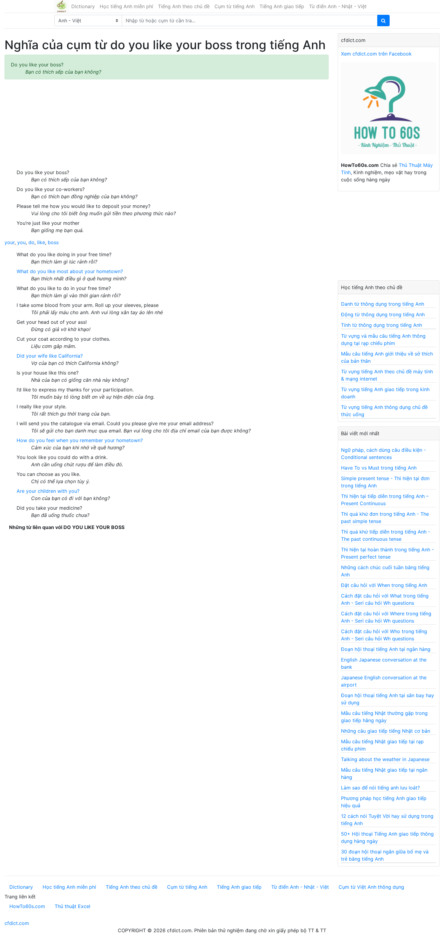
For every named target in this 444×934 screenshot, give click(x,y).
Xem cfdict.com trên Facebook (376, 54)
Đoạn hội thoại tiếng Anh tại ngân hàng (385, 649)
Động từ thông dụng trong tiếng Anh (383, 314)
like (41, 242)
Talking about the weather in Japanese (385, 759)
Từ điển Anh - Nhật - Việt (338, 6)
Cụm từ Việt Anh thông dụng (371, 887)
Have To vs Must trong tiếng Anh (379, 468)
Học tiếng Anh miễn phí (126, 6)
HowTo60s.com (27, 906)
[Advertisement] (166, 124)
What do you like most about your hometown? (70, 271)
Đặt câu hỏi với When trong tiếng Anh (384, 585)
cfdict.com (17, 923)
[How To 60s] (388, 111)
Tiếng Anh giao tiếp (281, 6)
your (9, 242)
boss (53, 242)
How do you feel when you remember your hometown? (80, 440)
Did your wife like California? (50, 356)
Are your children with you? (48, 491)
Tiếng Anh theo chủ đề (184, 6)
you (21, 242)
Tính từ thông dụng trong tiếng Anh (381, 325)
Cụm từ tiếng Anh (234, 6)
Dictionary (83, 6)
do (31, 242)
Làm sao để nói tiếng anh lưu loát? (380, 788)
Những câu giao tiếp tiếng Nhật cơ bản (385, 731)
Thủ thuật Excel (72, 906)
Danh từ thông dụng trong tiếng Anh (382, 304)
